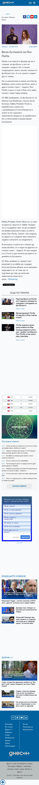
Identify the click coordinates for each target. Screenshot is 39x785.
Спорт (7, 735)
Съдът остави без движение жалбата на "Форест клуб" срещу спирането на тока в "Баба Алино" (19, 684)
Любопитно (9, 738)
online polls (19, 542)
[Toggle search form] (34, 3)
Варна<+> (9, 729)
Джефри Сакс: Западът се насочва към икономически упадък (26, 610)
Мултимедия (10, 746)
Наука (7, 743)
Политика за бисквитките (28, 728)
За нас (25, 724)
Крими (7, 740)
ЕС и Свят (9, 727)
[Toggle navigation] (29, 3)
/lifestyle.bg (12, 279)
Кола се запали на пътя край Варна (17, 460)
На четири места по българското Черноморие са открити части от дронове (26, 704)
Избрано (8, 732)
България (8, 724)
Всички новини (19, 486)
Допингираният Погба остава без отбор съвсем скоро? (26, 315)
